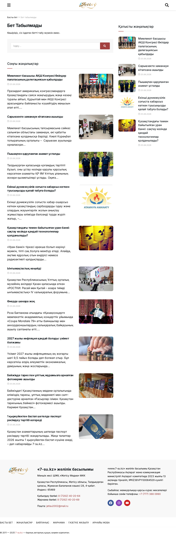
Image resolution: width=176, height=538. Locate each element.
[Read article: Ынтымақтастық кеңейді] (96, 279)
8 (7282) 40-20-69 (68, 499)
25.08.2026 (14, 84)
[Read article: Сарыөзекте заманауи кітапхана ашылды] (96, 127)
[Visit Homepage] (88, 5)
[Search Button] (167, 5)
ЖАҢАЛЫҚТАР (24, 522)
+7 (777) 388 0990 (149, 493)
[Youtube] (127, 503)
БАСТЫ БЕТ (6, 522)
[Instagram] (119, 503)
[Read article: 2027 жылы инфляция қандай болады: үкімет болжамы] (96, 348)
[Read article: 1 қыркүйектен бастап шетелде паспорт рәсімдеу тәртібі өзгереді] (96, 426)
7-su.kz (19, 532)
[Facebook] (111, 503)
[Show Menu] (8, 5)
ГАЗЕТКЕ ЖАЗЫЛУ (78, 522)
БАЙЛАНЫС (42, 522)
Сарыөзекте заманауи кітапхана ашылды (35, 116)
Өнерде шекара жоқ (21, 301)
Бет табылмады (28, 17)
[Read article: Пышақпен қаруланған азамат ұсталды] (96, 164)
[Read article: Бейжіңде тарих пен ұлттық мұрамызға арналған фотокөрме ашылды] (96, 385)
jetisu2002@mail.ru (57, 505)
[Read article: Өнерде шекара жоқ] (96, 311)
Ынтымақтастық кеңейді (24, 268)
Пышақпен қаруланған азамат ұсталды (33, 153)
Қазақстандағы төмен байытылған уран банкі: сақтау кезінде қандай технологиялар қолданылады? (38, 231)
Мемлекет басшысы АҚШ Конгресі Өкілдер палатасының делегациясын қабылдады (153, 46)
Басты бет (12, 17)
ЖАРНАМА (59, 522)
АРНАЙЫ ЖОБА (101, 522)
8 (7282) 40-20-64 (69, 495)
